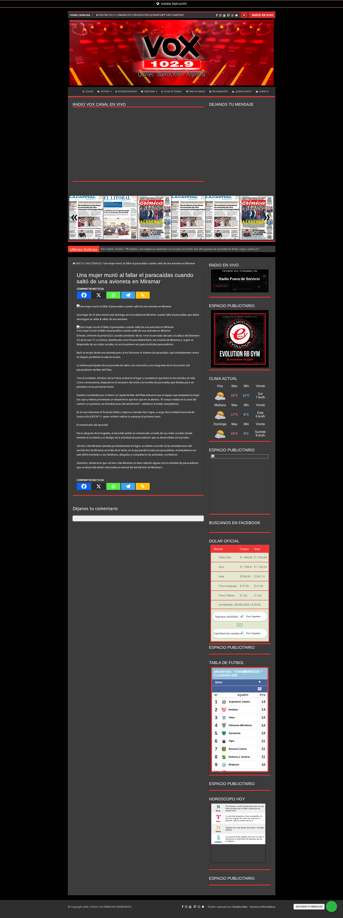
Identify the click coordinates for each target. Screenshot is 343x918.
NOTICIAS (105, 91)
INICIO (75, 91)
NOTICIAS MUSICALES (127, 91)
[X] (99, 295)
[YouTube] (224, 15)
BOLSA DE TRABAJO (173, 91)
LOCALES (89, 91)
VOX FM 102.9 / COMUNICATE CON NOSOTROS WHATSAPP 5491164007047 (141, 15)
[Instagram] (220, 15)
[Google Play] (236, 15)
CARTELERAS (149, 91)
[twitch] (228, 15)
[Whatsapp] (113, 295)
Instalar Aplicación (173, 3)
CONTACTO (264, 91)
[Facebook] (217, 15)
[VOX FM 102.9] (171, 52)
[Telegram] (128, 295)
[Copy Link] (143, 295)
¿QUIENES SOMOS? (243, 91)
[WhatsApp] (232, 15)
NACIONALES (93, 263)
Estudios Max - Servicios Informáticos (253, 906)
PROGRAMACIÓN (220, 91)
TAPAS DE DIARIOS (197, 91)
